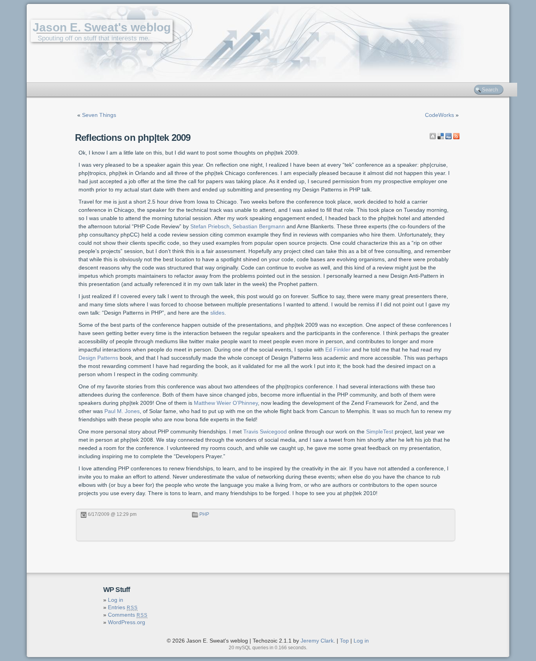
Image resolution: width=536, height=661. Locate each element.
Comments (128, 615)
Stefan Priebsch (210, 226)
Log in (115, 600)
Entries (123, 607)
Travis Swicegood (265, 431)
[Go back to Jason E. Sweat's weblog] (433, 136)
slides (217, 313)
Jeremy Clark (317, 640)
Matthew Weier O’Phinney (226, 403)
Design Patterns (98, 358)
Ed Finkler (337, 349)
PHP (204, 514)
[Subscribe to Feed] (456, 136)
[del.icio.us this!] (441, 136)
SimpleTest (379, 431)
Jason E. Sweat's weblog (102, 27)
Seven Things (99, 115)
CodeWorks (439, 115)
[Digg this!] (448, 136)
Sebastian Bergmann (259, 226)
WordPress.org (126, 622)
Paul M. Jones (122, 411)
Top (344, 640)
